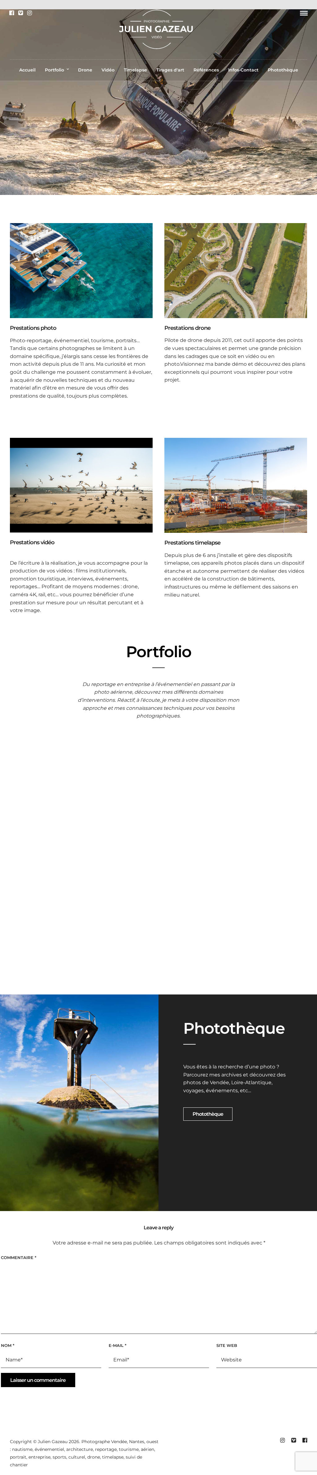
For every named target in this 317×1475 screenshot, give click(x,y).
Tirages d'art (170, 70)
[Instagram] (29, 13)
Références (206, 70)
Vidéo (108, 70)
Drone (85, 70)
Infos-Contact (243, 70)
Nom (7, 1345)
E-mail (117, 1345)
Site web (226, 1345)
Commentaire (18, 1257)
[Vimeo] (20, 13)
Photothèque (283, 70)
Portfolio (54, 70)
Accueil (27, 70)
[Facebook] (11, 13)
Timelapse (135, 70)
